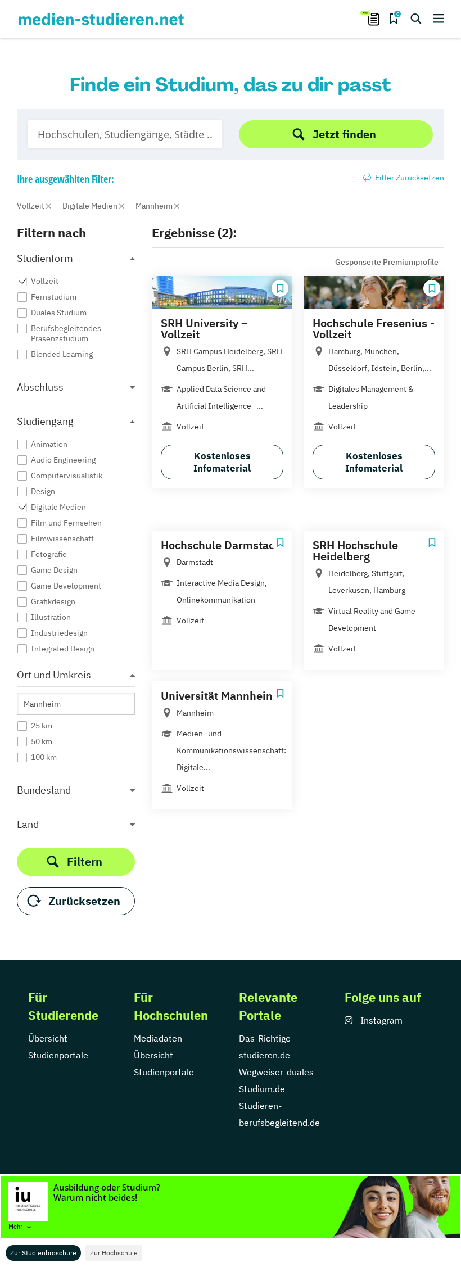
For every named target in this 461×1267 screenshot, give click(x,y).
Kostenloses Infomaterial (222, 462)
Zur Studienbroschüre (43, 1252)
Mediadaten (158, 1038)
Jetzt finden (344, 134)
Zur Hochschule (114, 1252)
